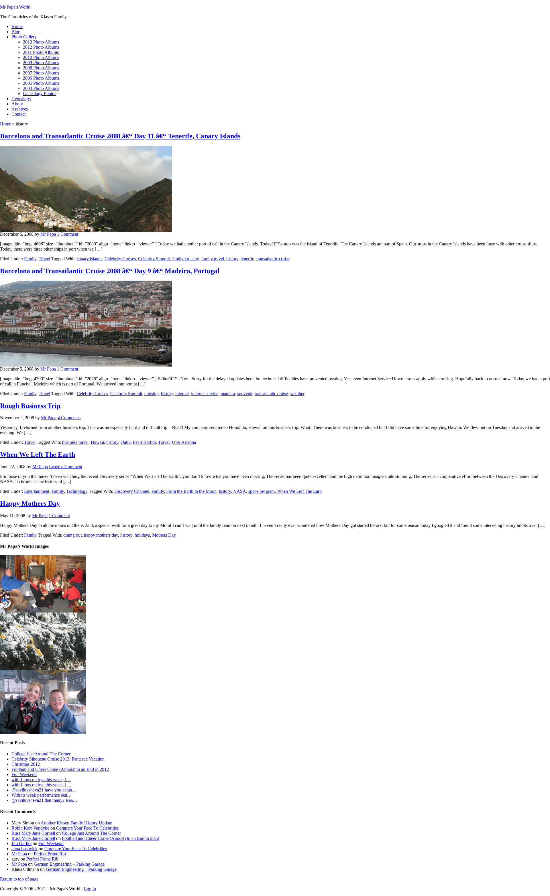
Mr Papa (48, 234)
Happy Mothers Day (30, 503)
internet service (204, 393)
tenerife (247, 258)
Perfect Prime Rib (50, 853)
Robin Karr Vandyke (30, 828)
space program (261, 491)
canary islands (89, 258)
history (232, 258)
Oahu (126, 442)
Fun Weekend (24, 774)
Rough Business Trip (30, 405)
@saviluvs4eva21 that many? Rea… (44, 800)
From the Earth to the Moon (191, 491)
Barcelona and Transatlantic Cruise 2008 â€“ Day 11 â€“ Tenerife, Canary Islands (120, 136)
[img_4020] (43, 732)
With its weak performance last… (41, 795)
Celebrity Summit (154, 258)
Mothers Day (164, 535)
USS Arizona (184, 442)
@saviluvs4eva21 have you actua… (43, 789)
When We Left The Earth (37, 454)
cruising (151, 393)
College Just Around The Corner (40, 753)
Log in (90, 888)
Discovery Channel (131, 491)
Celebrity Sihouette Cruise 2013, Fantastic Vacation (58, 759)
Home (5, 123)
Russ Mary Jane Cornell (33, 833)
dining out (72, 535)
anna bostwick (24, 848)
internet (182, 393)
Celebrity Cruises (120, 258)
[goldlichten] (43, 668)
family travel (212, 258)
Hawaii (97, 442)
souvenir (244, 393)
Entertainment (36, 491)
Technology (77, 491)
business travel (75, 442)
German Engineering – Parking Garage (69, 864)
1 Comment (67, 234)
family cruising (185, 258)
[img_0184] (43, 611)
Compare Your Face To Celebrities (87, 828)
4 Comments (69, 417)
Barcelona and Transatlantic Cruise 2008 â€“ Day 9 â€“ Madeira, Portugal (109, 271)
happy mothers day (101, 535)
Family (30, 258)
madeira (228, 393)
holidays (142, 535)
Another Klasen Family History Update (76, 822)
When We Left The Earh (299, 491)
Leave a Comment (65, 466)
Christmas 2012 (25, 764)
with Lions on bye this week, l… (41, 779)
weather (297, 393)
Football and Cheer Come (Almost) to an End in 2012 (60, 769)
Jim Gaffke (21, 843)
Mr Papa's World (15, 7)
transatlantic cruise (273, 258)
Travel (44, 258)
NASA (239, 491)
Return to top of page (19, 879)
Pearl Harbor (144, 442)
